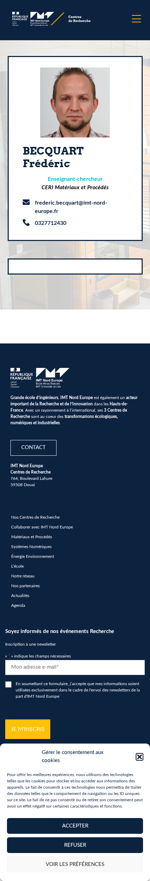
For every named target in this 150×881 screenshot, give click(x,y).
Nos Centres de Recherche (35, 517)
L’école (17, 566)
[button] (139, 756)
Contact (33, 447)
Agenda (18, 605)
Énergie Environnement (32, 556)
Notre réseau (23, 576)
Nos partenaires (25, 586)
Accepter (75, 826)
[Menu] (136, 19)
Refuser (75, 845)
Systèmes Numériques (31, 547)
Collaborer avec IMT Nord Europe (42, 527)
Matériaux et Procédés (31, 537)
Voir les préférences (75, 864)
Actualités (20, 596)
